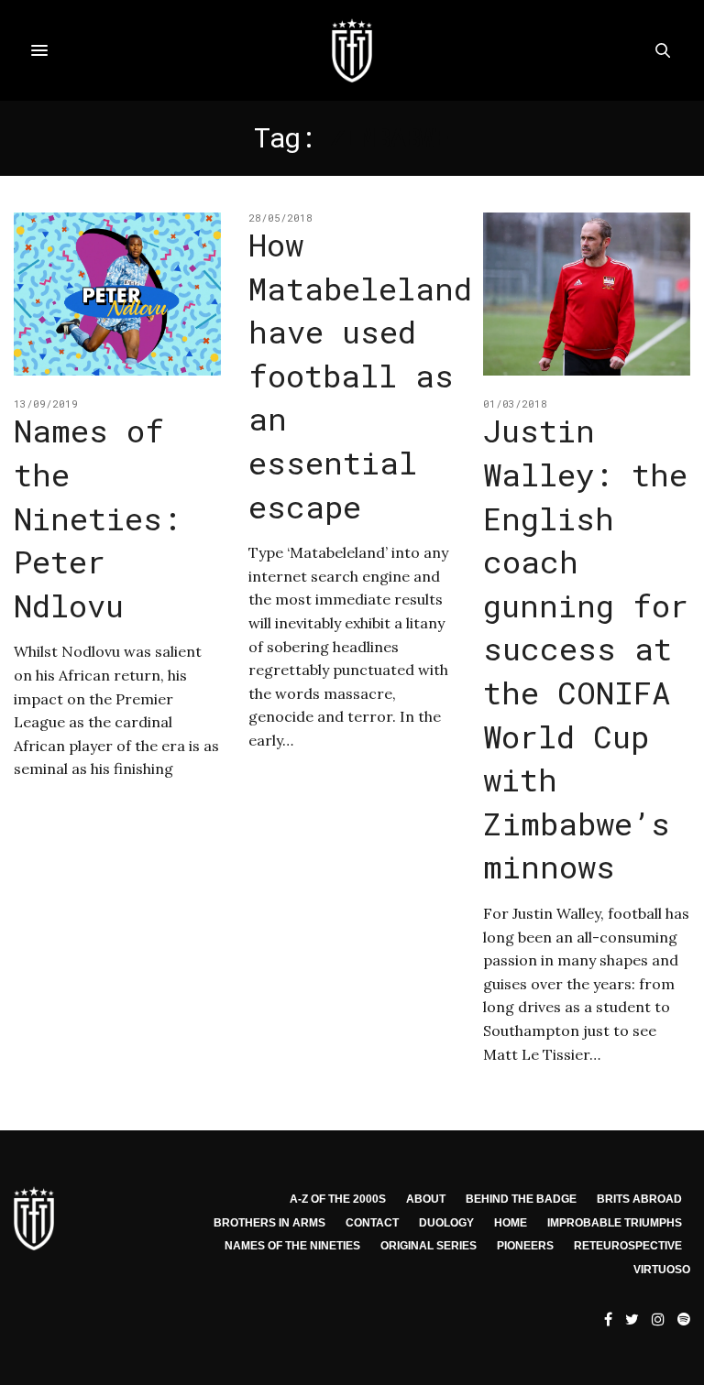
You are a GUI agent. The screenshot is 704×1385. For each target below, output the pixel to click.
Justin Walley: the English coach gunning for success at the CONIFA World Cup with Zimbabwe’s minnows (585, 648)
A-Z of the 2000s (338, 1199)
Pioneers (525, 1245)
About (426, 1199)
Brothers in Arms (269, 1222)
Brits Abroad (639, 1199)
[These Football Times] (352, 50)
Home (510, 1222)
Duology (446, 1222)
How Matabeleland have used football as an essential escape (360, 375)
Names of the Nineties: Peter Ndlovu (98, 517)
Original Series (428, 1245)
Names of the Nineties (292, 1245)
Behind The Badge (521, 1199)
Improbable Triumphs (614, 1222)
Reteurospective (628, 1245)
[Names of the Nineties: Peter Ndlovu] (117, 294)
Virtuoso (661, 1269)
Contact (372, 1222)
